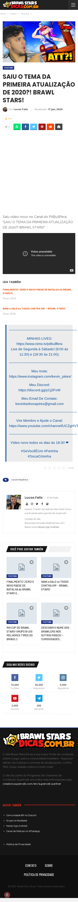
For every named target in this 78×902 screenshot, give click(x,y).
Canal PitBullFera (19, 479)
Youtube (8, 67)
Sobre (49, 865)
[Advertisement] (39, 172)
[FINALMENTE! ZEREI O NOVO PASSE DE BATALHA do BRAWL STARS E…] (22, 567)
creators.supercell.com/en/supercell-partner (32, 783)
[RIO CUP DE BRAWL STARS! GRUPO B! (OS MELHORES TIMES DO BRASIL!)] (22, 613)
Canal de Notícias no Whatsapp (23, 831)
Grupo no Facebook (16, 820)
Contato (30, 865)
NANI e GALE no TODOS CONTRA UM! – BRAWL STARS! (34, 308)
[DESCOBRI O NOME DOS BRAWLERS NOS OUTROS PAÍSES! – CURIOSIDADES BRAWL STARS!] (56, 613)
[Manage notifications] (7, 895)
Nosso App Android (48, 527)
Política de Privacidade (18, 844)
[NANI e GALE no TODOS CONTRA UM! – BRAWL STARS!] (56, 567)
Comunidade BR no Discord (21, 815)
